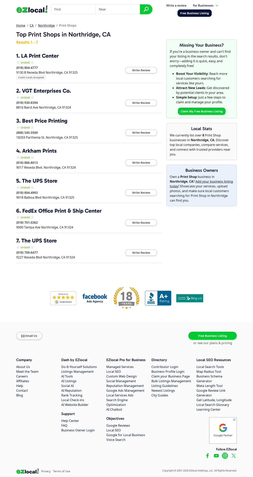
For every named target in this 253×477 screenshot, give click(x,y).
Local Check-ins (72, 400)
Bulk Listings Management (171, 381)
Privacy (46, 471)
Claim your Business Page (170, 376)
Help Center (70, 421)
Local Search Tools (210, 367)
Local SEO (113, 371)
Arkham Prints (39, 150)
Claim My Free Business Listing (202, 111)
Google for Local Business (125, 435)
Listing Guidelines (164, 386)
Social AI (67, 386)
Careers (22, 376)
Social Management (121, 381)
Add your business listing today (201, 183)
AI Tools (67, 376)
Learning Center (208, 409)
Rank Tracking (71, 395)
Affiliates (22, 381)
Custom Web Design (121, 376)
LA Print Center (40, 56)
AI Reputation (71, 390)
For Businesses (203, 5)
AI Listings (68, 381)
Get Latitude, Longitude (214, 400)
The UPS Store (39, 180)
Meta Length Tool (209, 386)
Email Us (31, 336)
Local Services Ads (119, 395)
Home (20, 25)
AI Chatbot (114, 409)
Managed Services (120, 367)
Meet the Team (27, 371)
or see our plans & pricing (212, 343)
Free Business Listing (212, 336)
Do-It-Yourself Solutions (79, 367)
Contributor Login (164, 367)
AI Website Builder (75, 405)
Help (19, 386)
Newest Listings (163, 390)
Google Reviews (118, 425)
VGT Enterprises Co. (46, 90)
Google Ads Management (125, 390)
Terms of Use (61, 471)
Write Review (141, 70)
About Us (23, 367)
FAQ (64, 425)
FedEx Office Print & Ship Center (62, 211)
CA (32, 25)
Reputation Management (125, 386)
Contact (22, 390)
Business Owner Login (78, 430)
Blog (19, 395)
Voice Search (116, 440)
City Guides (159, 395)
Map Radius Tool (208, 371)
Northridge (46, 25)
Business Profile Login (167, 371)
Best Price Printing (44, 120)
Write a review (176, 5)
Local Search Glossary (212, 405)
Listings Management (77, 371)
